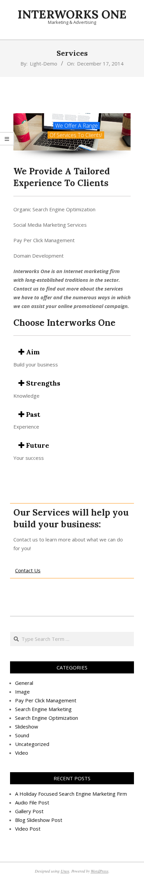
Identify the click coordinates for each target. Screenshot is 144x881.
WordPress (100, 871)
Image (22, 691)
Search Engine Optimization (46, 717)
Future (36, 445)
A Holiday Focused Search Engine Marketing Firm (71, 793)
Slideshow (26, 726)
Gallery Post (29, 811)
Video (21, 752)
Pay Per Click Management (45, 700)
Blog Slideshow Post (38, 820)
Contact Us (28, 570)
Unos (65, 871)
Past (32, 414)
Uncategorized (32, 744)
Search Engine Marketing (43, 709)
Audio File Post (32, 802)
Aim (32, 352)
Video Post (28, 828)
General (24, 682)
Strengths (42, 383)
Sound (22, 735)
